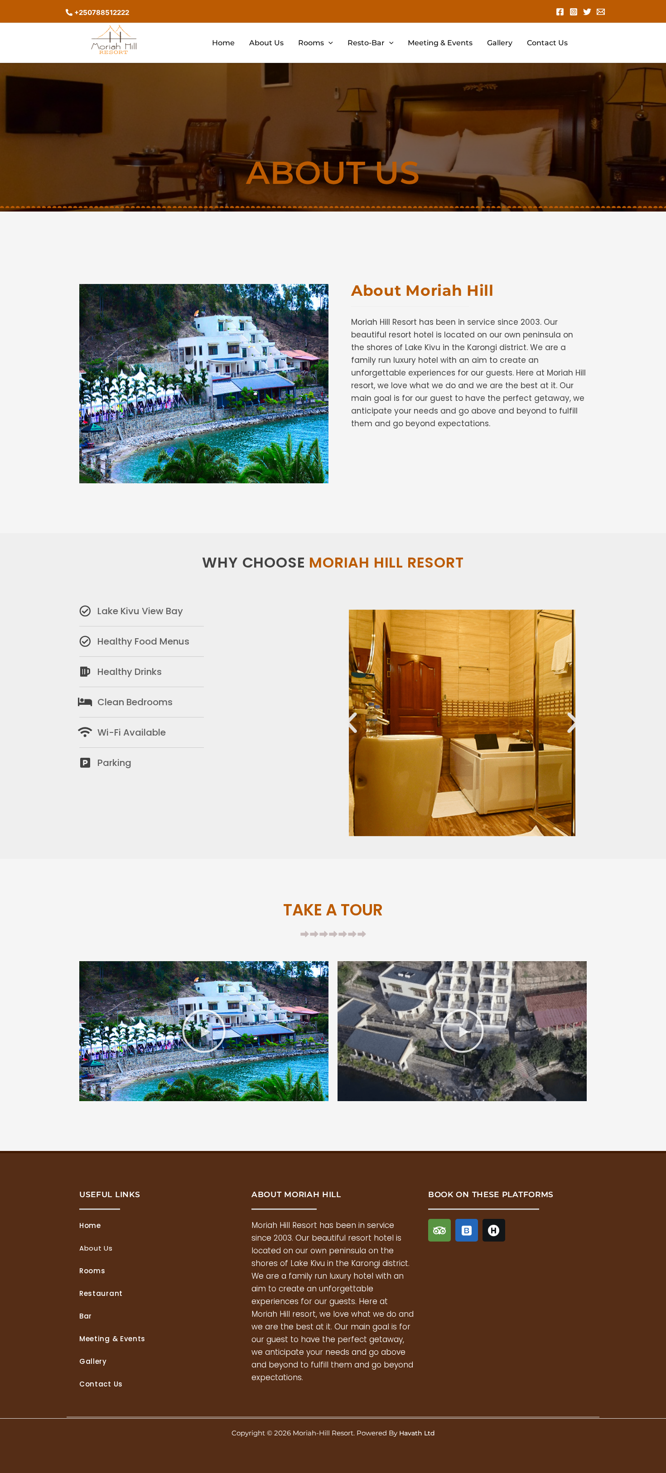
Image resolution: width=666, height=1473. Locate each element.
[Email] (601, 12)
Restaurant (101, 1293)
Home (223, 43)
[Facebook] (560, 12)
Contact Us (547, 43)
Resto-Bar (366, 43)
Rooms (311, 43)
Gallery (499, 43)
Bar (85, 1316)
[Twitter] (587, 12)
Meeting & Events (440, 43)
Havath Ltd (417, 1433)
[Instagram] (573, 12)
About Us (266, 43)
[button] (328, 43)
